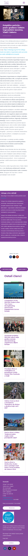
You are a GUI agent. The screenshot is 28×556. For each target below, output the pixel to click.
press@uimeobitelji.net (8, 499)
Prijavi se (12, 508)
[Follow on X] (14, 256)
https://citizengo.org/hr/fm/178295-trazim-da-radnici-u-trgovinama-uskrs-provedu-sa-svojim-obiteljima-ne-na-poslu (14, 52)
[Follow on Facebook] (10, 256)
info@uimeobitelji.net (8, 497)
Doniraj (11, 543)
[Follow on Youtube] (17, 256)
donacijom (3, 198)
